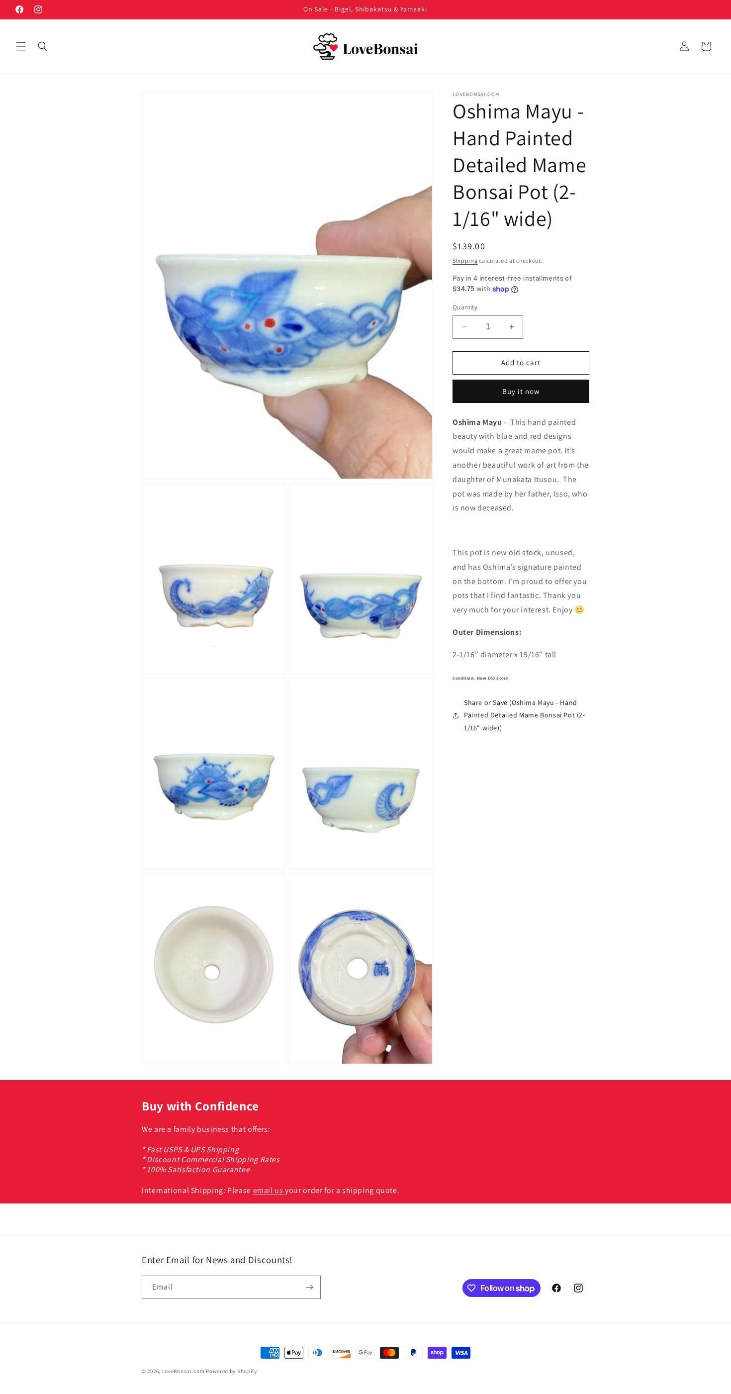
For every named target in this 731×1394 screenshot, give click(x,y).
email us (268, 1190)
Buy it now (521, 391)
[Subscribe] (309, 1287)
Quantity (465, 307)
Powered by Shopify (231, 1371)
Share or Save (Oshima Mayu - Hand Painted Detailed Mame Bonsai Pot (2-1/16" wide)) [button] (524, 715)
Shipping (465, 260)
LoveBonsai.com (183, 1371)
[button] (21, 46)
